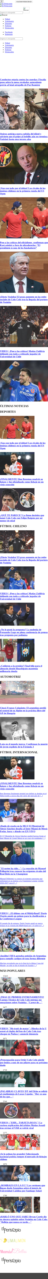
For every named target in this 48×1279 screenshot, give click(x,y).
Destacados (9, 28)
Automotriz (9, 21)
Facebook (9, 32)
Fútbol (7, 19)
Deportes (8, 23)
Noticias (8, 26)
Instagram (9, 34)
